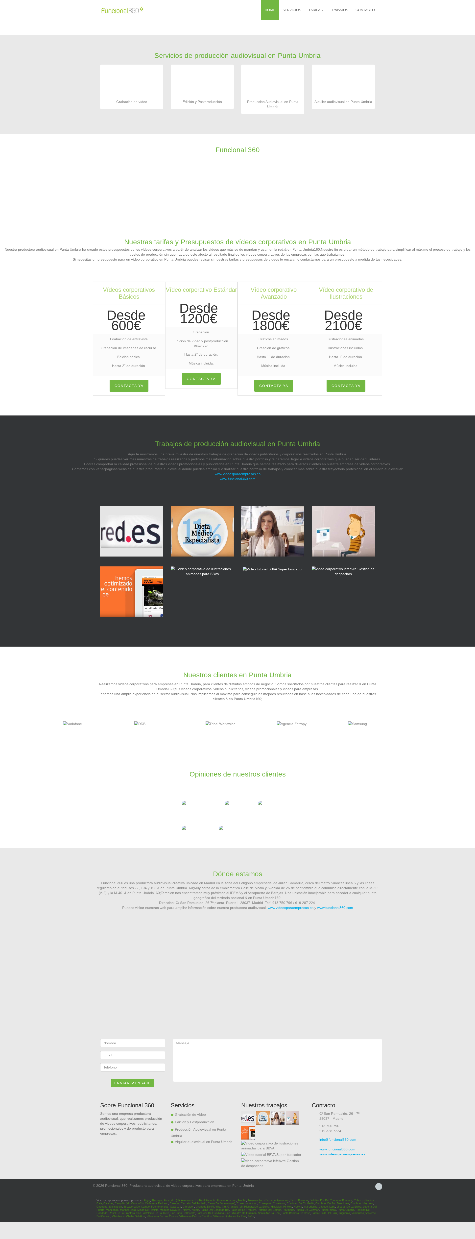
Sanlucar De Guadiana (210, 1213)
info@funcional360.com (337, 1140)
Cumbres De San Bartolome (332, 1203)
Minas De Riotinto (147, 1209)
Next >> (470, 726)
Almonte (210, 1200)
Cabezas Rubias (364, 1200)
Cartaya (174, 1203)
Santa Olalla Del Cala (324, 1213)
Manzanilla (112, 1209)
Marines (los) (128, 1209)
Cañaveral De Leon (156, 1203)
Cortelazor (279, 1203)
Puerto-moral (328, 1209)
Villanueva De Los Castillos (195, 1216)
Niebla (195, 1209)
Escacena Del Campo (136, 1206)
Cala (99, 1203)
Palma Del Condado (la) (215, 1209)
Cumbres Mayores (362, 1203)
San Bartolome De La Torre (152, 1213)
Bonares (347, 1200)
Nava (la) (175, 1209)
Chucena (101, 1206)
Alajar (147, 1200)
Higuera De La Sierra (256, 1206)
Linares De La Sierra (349, 1206)
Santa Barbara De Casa (296, 1213)
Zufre (251, 1216)
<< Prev (4, 726)
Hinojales (276, 1206)
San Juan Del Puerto (182, 1213)
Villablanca (118, 1216)
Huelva (298, 1206)
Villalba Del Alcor (135, 1216)
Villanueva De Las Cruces (162, 1216)
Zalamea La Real (236, 1216)
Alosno (221, 1200)
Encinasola (115, 1206)
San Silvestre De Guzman (241, 1213)
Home (270, 10)
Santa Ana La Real (269, 1213)
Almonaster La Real (193, 1200)
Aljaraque (157, 1200)
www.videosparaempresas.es (238, 474)
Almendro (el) (172, 1200)
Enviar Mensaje (132, 1083)
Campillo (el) (122, 1203)
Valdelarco (358, 1213)
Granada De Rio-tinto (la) (211, 1206)
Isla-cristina (310, 1206)
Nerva (186, 1209)
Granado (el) (235, 1206)
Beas (293, 1200)
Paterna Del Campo (269, 1209)
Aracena (231, 1200)
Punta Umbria (346, 1209)
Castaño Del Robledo (193, 1203)
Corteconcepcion (247, 1203)
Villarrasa (218, 1216)
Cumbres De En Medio (300, 1203)
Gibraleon (188, 1206)
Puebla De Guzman (307, 1209)
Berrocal (303, 1200)
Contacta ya (129, 386)
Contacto (365, 10)
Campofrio (137, 1203)
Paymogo (288, 1209)
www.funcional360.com (238, 479)
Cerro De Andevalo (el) (221, 1203)
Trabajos (339, 10)
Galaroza (175, 1206)
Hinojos (287, 1206)
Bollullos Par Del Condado (325, 1200)
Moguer (164, 1209)
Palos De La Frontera (243, 1209)
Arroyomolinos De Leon (261, 1200)
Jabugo (323, 1206)
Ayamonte (283, 1200)
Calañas (108, 1203)
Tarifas (316, 10)
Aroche (242, 1200)
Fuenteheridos (159, 1206)
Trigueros (344, 1213)
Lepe (332, 1206)
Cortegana (265, 1203)
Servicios (292, 10)
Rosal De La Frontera (122, 1213)
